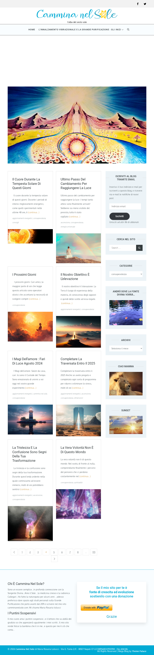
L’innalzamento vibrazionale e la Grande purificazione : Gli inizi (80, 29)
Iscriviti (120, 216)
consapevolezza (39, 218)
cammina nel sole (40, 394)
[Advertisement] (77, 58)
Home (31, 29)
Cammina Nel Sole (25, 649)
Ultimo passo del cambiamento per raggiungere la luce (76, 183)
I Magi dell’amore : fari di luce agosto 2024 (28, 361)
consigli (15, 222)
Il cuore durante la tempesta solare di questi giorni (26, 183)
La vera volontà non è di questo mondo (77, 450)
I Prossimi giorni (24, 274)
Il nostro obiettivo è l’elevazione (75, 277)
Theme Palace (139, 651)
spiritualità (78, 482)
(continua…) (33, 212)
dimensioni (78, 398)
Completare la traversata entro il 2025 (78, 361)
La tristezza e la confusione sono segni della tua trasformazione (29, 454)
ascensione (65, 222)
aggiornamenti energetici (22, 218)
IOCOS (124, 649)
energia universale (68, 227)
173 (93, 552)
